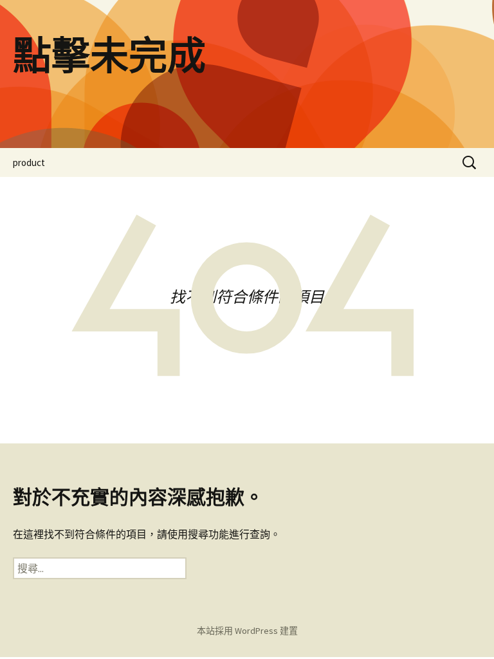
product (29, 162)
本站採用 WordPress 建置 (247, 630)
